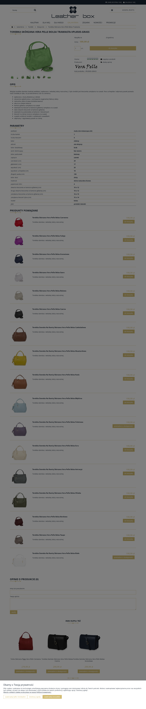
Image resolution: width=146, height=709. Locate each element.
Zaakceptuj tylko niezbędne (15, 697)
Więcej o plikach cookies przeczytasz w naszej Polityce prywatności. (27, 692)
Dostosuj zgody (35, 697)
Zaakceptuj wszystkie (52, 697)
